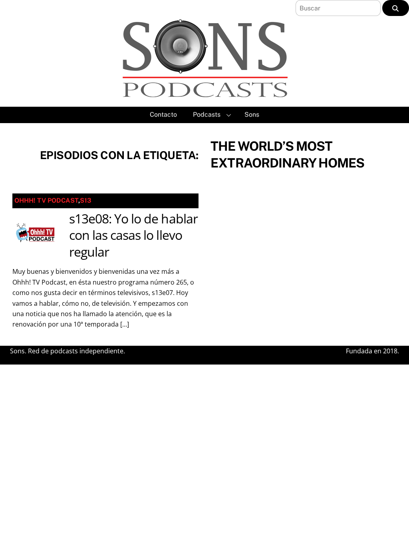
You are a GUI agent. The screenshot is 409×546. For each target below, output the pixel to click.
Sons (251, 114)
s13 (85, 200)
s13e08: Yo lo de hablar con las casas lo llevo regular (133, 235)
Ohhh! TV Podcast (46, 200)
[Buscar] (395, 8)
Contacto (163, 114)
